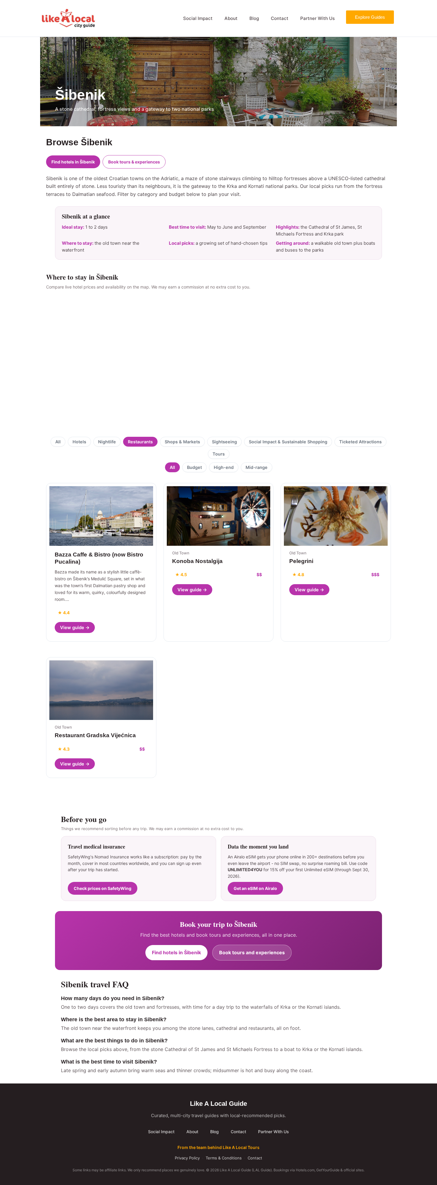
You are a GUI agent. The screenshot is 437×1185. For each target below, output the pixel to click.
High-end (224, 467)
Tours (219, 453)
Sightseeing (224, 441)
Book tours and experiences (252, 952)
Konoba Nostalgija (197, 561)
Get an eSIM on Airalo (255, 888)
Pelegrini (301, 561)
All (58, 441)
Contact (279, 18)
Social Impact (198, 18)
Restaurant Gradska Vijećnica (95, 735)
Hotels (79, 441)
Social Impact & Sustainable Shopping (288, 441)
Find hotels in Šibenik (73, 161)
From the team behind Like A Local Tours (218, 1147)
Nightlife (107, 441)
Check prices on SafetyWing (102, 888)
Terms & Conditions (224, 1158)
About (231, 18)
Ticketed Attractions (360, 441)
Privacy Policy (187, 1158)
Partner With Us (317, 18)
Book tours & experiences (134, 161)
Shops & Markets (182, 441)
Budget (194, 467)
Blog (254, 18)
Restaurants (140, 441)
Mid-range (257, 467)
